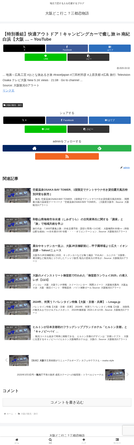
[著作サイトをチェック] (34, 148)
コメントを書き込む (67, 402)
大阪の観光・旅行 (14, 105)
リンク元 (8, 90)
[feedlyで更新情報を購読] (99, 148)
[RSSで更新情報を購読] (67, 156)
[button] (88, 57)
